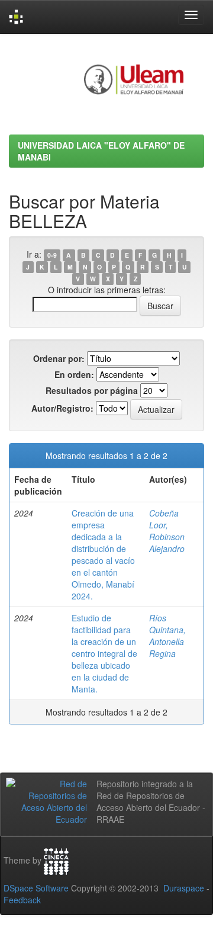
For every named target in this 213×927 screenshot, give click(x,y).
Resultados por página (92, 390)
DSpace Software (36, 888)
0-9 (52, 255)
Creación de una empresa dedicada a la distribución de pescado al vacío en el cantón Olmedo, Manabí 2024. (103, 554)
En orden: (74, 374)
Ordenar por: (59, 358)
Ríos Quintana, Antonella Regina (167, 635)
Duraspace (183, 888)
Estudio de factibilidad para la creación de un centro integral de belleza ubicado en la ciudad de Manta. (104, 653)
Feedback (22, 900)
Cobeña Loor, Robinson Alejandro (167, 530)
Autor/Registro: (62, 408)
